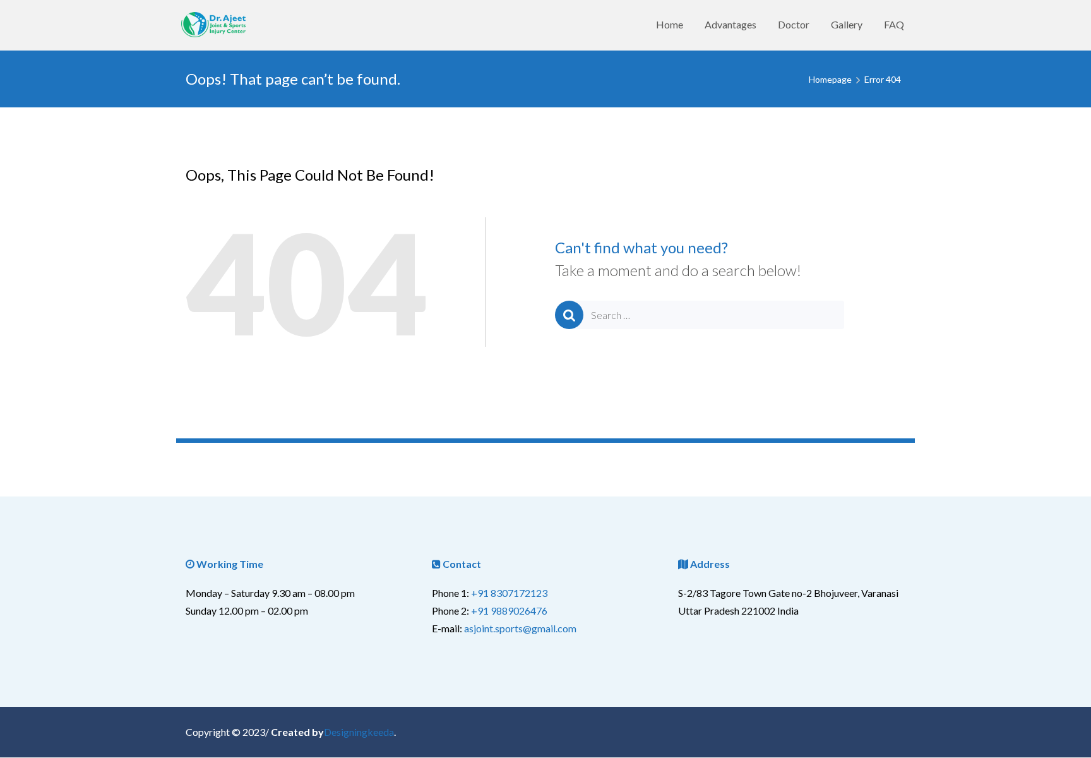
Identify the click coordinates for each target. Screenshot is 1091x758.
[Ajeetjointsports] (216, 24)
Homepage (830, 79)
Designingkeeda (359, 732)
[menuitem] (669, 24)
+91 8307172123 (509, 593)
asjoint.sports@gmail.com (520, 628)
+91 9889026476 (509, 611)
